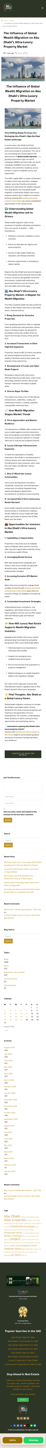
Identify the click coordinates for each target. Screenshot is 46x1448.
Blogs (12, 20)
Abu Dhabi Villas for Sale (23, 1337)
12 (16, 1014)
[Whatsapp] (21, 1418)
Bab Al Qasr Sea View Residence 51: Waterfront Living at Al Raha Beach (18, 877)
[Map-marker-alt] (28, 1418)
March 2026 (9, 1080)
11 (10, 1014)
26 (16, 1020)
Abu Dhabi (12, 1216)
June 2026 (8, 1060)
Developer (29, 1226)
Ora (9, 1239)
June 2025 (8, 1139)
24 (5, 1020)
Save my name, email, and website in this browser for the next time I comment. (20, 813)
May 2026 (8, 1067)
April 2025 (8, 1152)
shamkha (35, 1249)
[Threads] (28, 1425)
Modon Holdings (12, 1235)
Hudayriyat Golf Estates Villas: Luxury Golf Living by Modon (21, 870)
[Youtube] (24, 1425)
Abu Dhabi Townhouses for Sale (23, 1341)
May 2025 (8, 1145)
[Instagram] (11, 1425)
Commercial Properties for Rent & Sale (23, 1364)
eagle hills (7, 1230)
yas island (15, 1255)
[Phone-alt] (18, 1418)
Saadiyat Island (12, 1248)
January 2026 (9, 1093)
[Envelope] (24, 1418)
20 (21, 1017)
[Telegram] (34, 1425)
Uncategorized (10, 985)
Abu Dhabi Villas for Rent (23, 1353)
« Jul (6, 1030)
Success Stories (10, 979)
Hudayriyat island (13, 1232)
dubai (37, 1227)
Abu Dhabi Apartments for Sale (23, 1345)
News (6, 966)
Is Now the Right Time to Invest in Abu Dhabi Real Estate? (22, 916)
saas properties (27, 1249)
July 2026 (8, 1054)
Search (8, 845)
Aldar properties (15, 1220)
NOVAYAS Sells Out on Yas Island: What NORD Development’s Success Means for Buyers (23, 863)
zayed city (24, 1255)
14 (27, 1014)
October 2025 (9, 1113)
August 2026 (9, 1047)
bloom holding (24, 1223)
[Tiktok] (18, 1425)
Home (5, 20)
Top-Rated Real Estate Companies (18, 1252)
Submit (8, 820)
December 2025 (10, 1100)
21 (27, 1017)
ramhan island (30, 1239)
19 (16, 1017)
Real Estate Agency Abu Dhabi (17, 1242)
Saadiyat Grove (29, 1245)
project (15, 1239)
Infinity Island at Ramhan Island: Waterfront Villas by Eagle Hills (21, 883)
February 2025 (10, 1165)
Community (17, 1226)
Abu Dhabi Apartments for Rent (23, 1349)
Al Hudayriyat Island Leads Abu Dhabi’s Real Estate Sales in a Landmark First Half (22, 890)
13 (21, 1014)
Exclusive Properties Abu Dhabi (19, 1230)
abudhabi (23, 1217)
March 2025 (9, 1158)
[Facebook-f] (14, 1425)
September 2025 (11, 1119)
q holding (23, 1239)
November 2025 (10, 1106)
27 (21, 1020)
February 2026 (10, 1086)
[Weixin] (31, 1425)
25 (11, 1020)
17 (5, 1017)
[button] (42, 8)
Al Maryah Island (31, 1220)
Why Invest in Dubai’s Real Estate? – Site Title (22, 909)
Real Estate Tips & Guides (14, 972)
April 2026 (8, 1073)
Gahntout (31, 1230)
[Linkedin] (21, 1425)
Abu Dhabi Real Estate (32, 1217)
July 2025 (8, 1132)
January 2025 (9, 1171)
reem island (15, 1245)
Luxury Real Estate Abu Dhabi (30, 1233)
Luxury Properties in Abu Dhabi (23, 1360)
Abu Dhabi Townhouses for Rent (23, 1356)
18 (11, 1017)
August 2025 (9, 1126)
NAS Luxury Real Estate (28, 1236)
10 (5, 1014)
